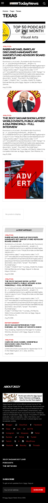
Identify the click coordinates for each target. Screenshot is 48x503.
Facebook (38, 425)
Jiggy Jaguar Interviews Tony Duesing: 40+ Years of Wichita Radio (23, 326)
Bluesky (23, 445)
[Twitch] (3, 441)
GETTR (30, 429)
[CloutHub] (16, 425)
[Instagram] (3, 433)
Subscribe (38, 490)
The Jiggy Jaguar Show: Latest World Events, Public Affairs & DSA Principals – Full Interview (24, 123)
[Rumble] (3, 437)
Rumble (9, 437)
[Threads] (30, 445)
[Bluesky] (16, 445)
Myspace (24, 433)
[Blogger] (3, 425)
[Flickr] (3, 429)
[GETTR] (24, 429)
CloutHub (23, 425)
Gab (19, 429)
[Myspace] (18, 433)
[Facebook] (30, 425)
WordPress (30, 441)
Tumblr (33, 437)
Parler (37, 433)
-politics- (7, 46)
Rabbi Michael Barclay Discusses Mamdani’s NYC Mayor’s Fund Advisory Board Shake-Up (24, 54)
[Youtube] (3, 445)
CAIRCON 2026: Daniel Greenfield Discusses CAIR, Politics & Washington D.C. (21, 344)
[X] (15, 441)
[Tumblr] (28, 437)
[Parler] (32, 433)
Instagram (10, 433)
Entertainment (12, 323)
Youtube (9, 445)
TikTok (21, 437)
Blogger (9, 425)
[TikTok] (16, 437)
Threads (36, 445)
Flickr (8, 429)
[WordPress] (23, 441)
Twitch (8, 441)
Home (5, 11)
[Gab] (14, 429)
